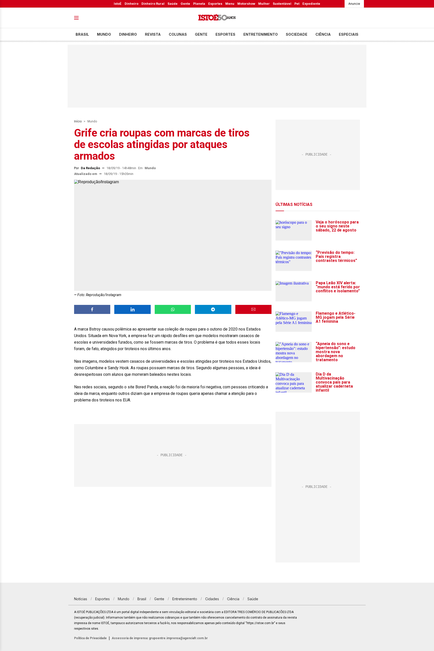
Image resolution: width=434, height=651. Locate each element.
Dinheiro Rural (153, 4)
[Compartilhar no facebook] (92, 309)
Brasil (82, 34)
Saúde (173, 4)
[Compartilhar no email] (253, 309)
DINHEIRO (128, 34)
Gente (185, 4)
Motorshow (246, 4)
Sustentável (282, 4)
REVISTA (153, 34)
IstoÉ (118, 4)
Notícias (80, 599)
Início (78, 121)
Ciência (323, 34)
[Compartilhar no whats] (173, 309)
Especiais (348, 34)
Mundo (104, 34)
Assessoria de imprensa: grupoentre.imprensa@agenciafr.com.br (160, 638)
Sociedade (296, 34)
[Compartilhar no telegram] (213, 309)
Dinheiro (131, 4)
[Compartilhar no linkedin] (132, 309)
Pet (296, 4)
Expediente (311, 4)
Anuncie (354, 4)
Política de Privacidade (90, 638)
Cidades (212, 599)
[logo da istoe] (217, 18)
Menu (229, 4)
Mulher (264, 4)
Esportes (215, 4)
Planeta (199, 4)
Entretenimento (260, 34)
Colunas (178, 34)
